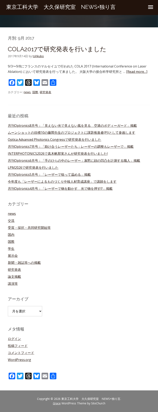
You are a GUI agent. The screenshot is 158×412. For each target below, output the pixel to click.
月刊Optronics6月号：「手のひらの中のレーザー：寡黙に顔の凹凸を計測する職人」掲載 (74, 160)
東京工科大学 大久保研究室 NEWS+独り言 (61, 7)
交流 (11, 220)
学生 (11, 248)
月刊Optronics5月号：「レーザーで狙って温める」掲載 (49, 174)
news (27, 92)
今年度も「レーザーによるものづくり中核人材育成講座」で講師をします (62, 181)
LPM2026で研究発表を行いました (33, 167)
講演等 (13, 283)
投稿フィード (18, 345)
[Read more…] (136, 71)
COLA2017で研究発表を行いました (57, 49)
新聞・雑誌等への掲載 (24, 262)
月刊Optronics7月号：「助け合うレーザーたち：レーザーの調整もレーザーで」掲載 (71, 146)
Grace (57, 403)
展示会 (13, 255)
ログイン (14, 338)
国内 (11, 234)
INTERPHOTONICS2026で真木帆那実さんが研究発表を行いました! (58, 153)
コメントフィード (21, 352)
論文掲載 (14, 276)
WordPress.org (19, 359)
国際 (35, 92)
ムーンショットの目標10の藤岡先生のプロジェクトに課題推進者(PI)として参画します (71, 132)
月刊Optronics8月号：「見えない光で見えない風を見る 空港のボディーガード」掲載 (72, 125)
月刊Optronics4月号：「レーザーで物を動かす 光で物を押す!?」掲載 (60, 188)
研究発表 (45, 92)
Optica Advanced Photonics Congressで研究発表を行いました (54, 139)
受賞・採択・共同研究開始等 (29, 227)
